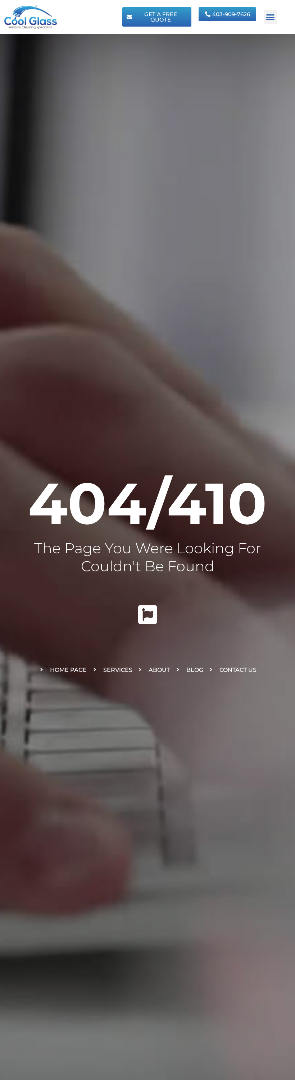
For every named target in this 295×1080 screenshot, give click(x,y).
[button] (270, 17)
